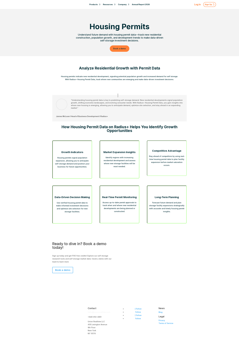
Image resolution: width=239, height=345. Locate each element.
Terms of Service (166, 323)
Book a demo (119, 48)
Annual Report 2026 (141, 4)
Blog (160, 312)
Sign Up (208, 4)
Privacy (162, 320)
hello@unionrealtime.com (99, 312)
